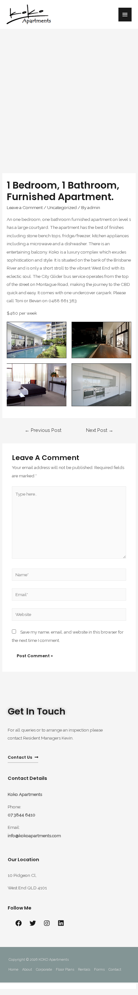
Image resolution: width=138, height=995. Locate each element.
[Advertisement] (69, 97)
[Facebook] (18, 923)
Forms (99, 969)
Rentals (84, 969)
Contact (114, 969)
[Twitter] (33, 923)
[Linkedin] (61, 923)
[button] (23, 758)
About (27, 969)
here (131, 986)
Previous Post (43, 430)
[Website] (69, 615)
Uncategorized (62, 207)
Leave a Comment (25, 207)
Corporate (44, 969)
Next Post (99, 430)
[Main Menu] (125, 14)
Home (13, 969)
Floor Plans (65, 969)
